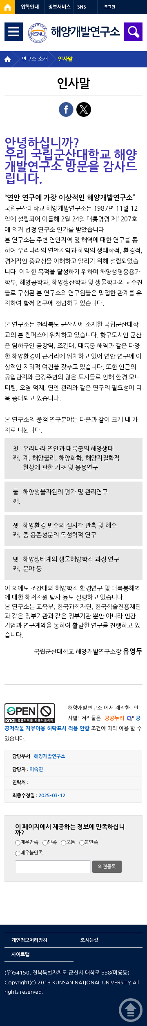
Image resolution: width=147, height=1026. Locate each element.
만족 (52, 842)
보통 (70, 842)
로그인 (109, 7)
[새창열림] (7, 7)
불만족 (91, 842)
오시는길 (89, 940)
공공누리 (114, 718)
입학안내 (30, 6)
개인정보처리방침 (29, 940)
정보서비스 (59, 6)
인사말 (65, 59)
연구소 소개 (35, 59)
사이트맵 (20, 954)
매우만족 (29, 842)
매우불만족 (31, 852)
